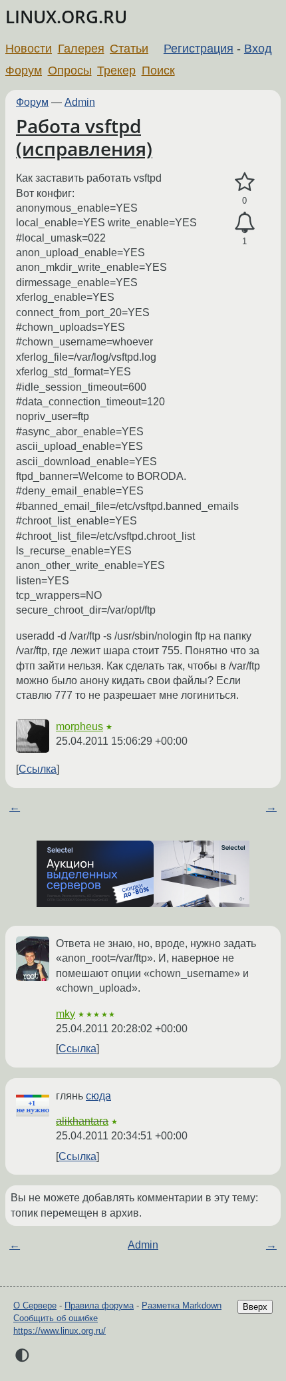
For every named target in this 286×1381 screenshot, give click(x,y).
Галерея (81, 48)
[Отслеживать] (244, 223)
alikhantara (82, 1121)
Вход (258, 48)
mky (65, 1014)
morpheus (79, 726)
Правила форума (99, 1305)
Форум (23, 70)
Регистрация (198, 48)
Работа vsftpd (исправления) (84, 137)
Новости (28, 48)
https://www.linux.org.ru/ (59, 1331)
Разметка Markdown (181, 1305)
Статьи (129, 48)
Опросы (70, 70)
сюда (98, 1095)
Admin (80, 102)
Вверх (255, 1307)
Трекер (116, 70)
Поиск (158, 70)
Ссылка (38, 769)
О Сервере (35, 1305)
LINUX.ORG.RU (66, 17)
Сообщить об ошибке (55, 1318)
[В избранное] (244, 182)
